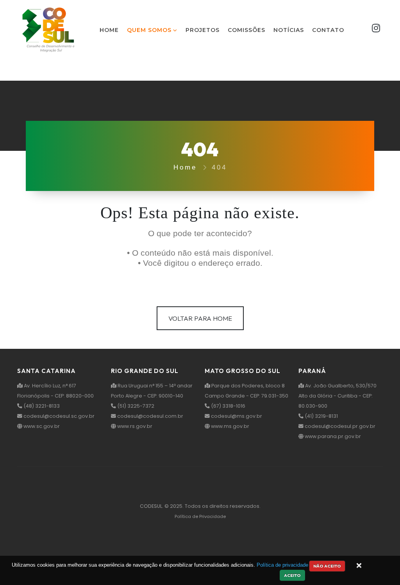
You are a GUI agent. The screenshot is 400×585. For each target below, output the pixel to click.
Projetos (203, 30)
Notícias (288, 30)
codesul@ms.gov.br (236, 416)
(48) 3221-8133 (41, 406)
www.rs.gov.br (134, 426)
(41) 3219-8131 (321, 416)
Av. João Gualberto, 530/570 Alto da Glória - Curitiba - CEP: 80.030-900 (337, 395)
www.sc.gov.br (41, 426)
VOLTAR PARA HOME (200, 318)
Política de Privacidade (200, 516)
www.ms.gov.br (229, 426)
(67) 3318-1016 (227, 406)
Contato (328, 30)
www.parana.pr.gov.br (332, 436)
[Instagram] (376, 29)
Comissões (246, 30)
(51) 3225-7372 (135, 406)
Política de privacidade (282, 565)
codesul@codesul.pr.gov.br (339, 426)
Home (109, 30)
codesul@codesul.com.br (149, 416)
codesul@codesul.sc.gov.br (58, 416)
